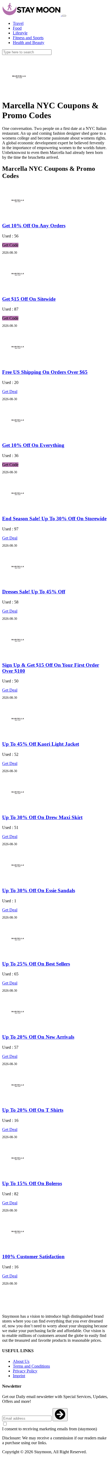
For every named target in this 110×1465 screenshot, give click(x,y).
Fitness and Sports (28, 37)
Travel (18, 23)
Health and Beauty (28, 42)
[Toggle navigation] (64, 16)
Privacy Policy (25, 1371)
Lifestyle (20, 33)
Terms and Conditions (31, 1366)
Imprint (19, 1375)
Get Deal (9, 391)
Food (17, 28)
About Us (21, 1361)
